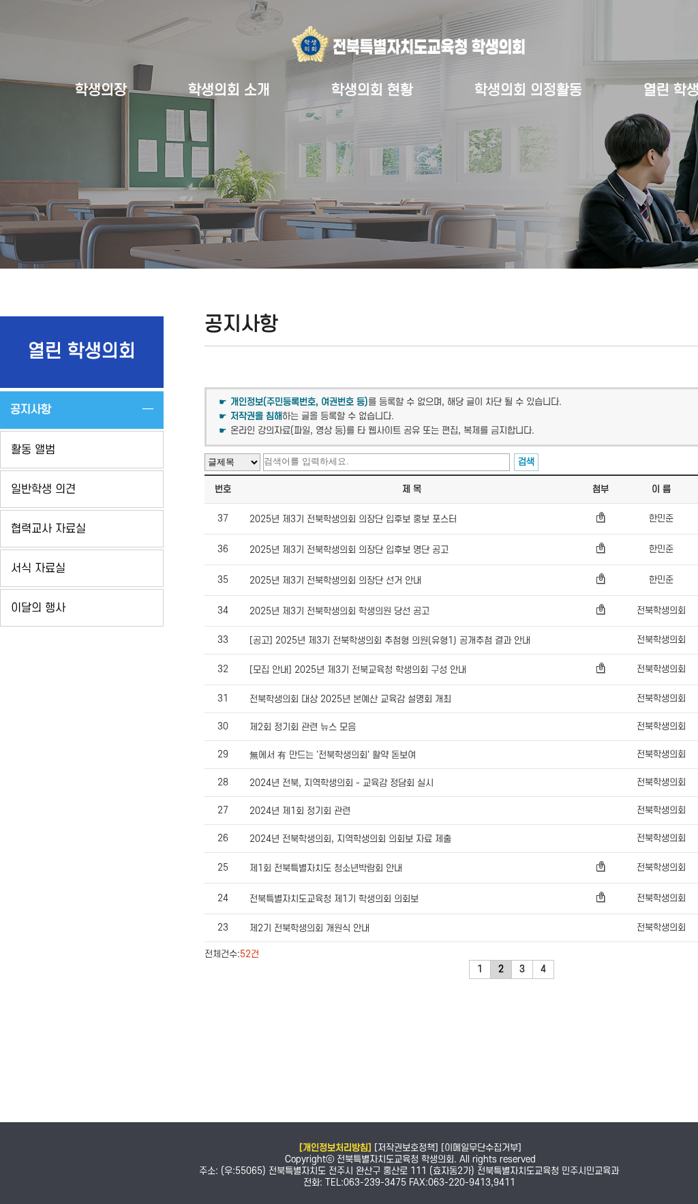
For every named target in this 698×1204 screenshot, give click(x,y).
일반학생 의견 (43, 489)
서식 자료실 (38, 568)
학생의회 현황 (372, 90)
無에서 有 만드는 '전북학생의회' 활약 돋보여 (332, 755)
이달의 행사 (38, 608)
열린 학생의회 (82, 352)
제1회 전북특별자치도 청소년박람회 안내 (325, 868)
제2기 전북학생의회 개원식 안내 (309, 928)
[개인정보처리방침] (335, 1148)
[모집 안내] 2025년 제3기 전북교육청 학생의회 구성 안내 (357, 669)
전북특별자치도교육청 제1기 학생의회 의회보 (334, 898)
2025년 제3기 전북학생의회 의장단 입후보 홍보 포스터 (353, 519)
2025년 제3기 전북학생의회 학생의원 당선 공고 (339, 611)
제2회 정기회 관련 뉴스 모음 (302, 727)
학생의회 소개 (229, 90)
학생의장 (101, 90)
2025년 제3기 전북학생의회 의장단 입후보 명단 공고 (349, 549)
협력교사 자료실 (48, 529)
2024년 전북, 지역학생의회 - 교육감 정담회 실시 (341, 783)
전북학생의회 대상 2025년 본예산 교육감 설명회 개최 (350, 699)
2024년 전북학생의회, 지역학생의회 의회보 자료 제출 (350, 838)
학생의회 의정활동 (528, 90)
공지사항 (30, 410)
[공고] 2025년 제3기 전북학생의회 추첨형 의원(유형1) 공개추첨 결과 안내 (389, 640)
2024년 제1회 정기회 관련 (299, 811)
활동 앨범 (33, 450)
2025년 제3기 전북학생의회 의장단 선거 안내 (335, 580)
